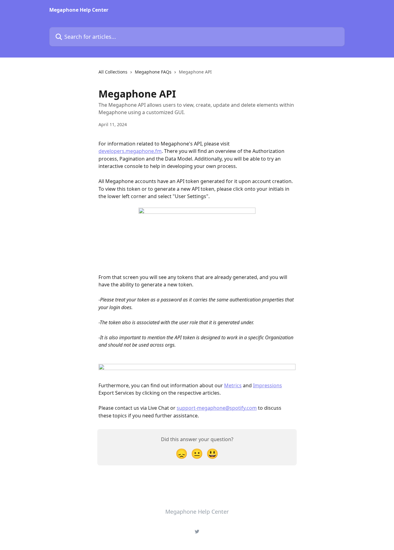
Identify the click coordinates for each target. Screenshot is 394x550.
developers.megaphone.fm (130, 151)
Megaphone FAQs (153, 72)
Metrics (233, 385)
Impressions (267, 385)
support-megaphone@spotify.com (217, 408)
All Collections (112, 72)
